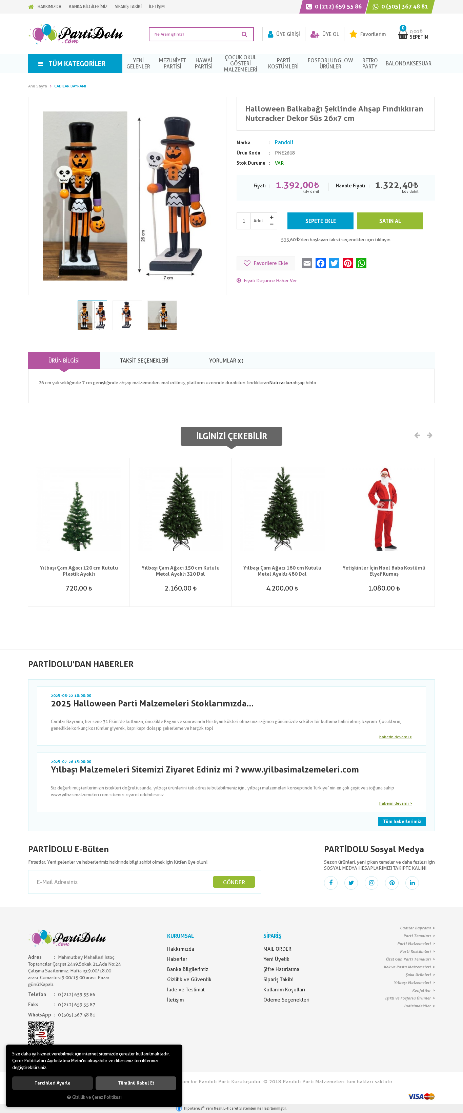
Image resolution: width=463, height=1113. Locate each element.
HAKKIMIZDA (49, 6)
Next (429, 434)
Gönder (234, 882)
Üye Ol (330, 34)
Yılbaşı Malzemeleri (412, 982)
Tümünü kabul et (136, 1083)
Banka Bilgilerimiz (187, 969)
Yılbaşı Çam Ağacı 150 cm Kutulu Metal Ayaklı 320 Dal (180, 571)
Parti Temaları (417, 935)
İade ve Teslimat (186, 990)
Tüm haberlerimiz (402, 821)
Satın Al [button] (390, 221)
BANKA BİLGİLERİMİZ (88, 6)
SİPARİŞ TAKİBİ (128, 6)
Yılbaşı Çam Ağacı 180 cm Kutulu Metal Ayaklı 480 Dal (282, 571)
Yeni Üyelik (276, 959)
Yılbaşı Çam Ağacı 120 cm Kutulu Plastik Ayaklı (79, 571)
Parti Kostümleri (415, 951)
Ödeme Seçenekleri (286, 1000)
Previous (417, 434)
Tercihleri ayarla (53, 1083)
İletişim (175, 1000)
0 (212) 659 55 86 (338, 6)
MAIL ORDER (277, 949)
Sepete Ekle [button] (320, 221)
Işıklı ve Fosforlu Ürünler (408, 998)
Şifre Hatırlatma (281, 969)
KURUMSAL (180, 936)
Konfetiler (421, 990)
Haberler (177, 959)
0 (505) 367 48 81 (404, 6)
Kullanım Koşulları (284, 990)
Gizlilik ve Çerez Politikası (97, 1097)
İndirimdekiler (417, 1006)
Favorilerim (372, 34)
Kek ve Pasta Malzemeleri (407, 967)
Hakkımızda (180, 949)
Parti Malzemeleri (414, 943)
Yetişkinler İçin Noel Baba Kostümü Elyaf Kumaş (383, 571)
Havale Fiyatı (350, 185)
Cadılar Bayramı (415, 928)
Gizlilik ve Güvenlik (189, 979)
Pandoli (284, 142)
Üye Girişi (287, 34)
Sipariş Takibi (278, 979)
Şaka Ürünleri (418, 974)
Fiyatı (260, 185)
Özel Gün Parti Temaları (408, 959)
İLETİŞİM (157, 6)
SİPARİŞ (272, 936)
